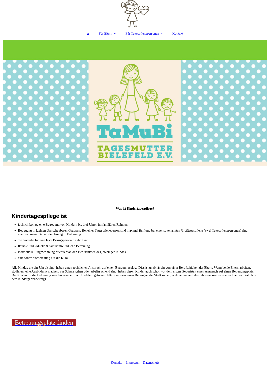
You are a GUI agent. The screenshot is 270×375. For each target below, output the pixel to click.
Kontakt (177, 33)
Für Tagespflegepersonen (142, 33)
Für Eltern (105, 33)
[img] (135, 13)
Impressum (133, 362)
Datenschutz (151, 362)
